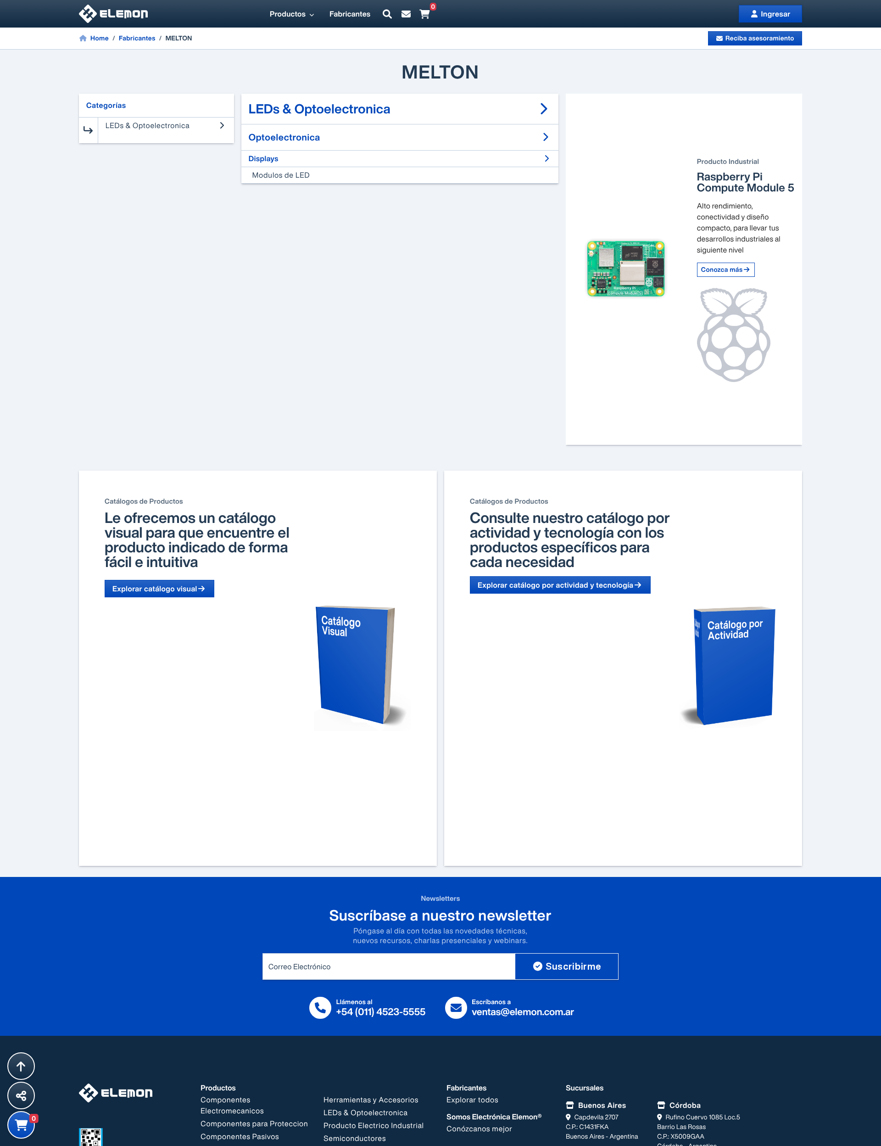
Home (99, 38)
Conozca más (722, 269)
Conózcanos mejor (479, 1128)
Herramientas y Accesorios (370, 1099)
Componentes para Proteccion (254, 1123)
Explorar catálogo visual (154, 588)
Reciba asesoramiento (759, 38)
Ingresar (776, 13)
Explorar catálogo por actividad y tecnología (556, 585)
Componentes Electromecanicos (232, 1105)
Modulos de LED (281, 175)
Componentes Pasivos (240, 1136)
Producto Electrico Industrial (373, 1125)
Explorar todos (472, 1099)
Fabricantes (349, 13)
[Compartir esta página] (21, 1095)
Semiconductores (354, 1138)
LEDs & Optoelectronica (365, 1112)
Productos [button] (288, 13)
